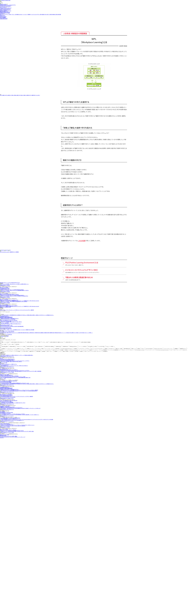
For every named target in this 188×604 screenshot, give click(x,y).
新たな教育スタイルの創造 (74, 332)
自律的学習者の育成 (23, 332)
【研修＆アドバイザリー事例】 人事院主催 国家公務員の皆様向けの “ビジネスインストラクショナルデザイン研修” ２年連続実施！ (9, 375)
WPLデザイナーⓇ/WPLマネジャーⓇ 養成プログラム (8, 364)
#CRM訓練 (51, 419)
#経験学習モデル (26, 300)
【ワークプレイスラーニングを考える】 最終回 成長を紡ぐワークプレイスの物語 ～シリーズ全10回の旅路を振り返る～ (6, 395)
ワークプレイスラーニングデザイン (5, 6)
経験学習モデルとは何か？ (36, 95)
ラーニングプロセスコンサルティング (5, 7)
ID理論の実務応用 (9, 332)
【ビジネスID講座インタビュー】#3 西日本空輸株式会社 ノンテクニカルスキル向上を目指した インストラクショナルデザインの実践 (8, 382)
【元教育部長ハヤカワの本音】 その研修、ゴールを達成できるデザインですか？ (7, 406)
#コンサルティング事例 (21, 376)
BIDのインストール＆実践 (16, 332)
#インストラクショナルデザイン (4, 376)
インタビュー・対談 (14, 14)
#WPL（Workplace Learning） (19, 289)
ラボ (2, 13)
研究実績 (32, 329)
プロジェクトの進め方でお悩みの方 (5, 10)
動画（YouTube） (19, 14)
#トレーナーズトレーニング (14, 376)
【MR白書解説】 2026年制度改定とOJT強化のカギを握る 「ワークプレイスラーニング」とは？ (6, 412)
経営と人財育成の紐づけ (31, 332)
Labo (1, 13)
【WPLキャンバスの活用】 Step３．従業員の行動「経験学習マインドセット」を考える (8, 305)
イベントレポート (24, 14)
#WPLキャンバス (2, 289)
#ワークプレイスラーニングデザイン (23, 360)
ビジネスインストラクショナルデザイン (6, 5)
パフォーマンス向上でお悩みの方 (5, 9)
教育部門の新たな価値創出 (39, 332)
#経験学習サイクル (3, 300)
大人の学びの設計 (81, 332)
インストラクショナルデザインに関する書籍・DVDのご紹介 (40, 14)
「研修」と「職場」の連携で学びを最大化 (17, 95)
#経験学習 (13, 300)
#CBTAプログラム (46, 419)
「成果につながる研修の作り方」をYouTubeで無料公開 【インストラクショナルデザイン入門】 (8, 401)
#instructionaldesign (9, 407)
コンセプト (4, 4)
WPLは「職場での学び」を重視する (5, 95)
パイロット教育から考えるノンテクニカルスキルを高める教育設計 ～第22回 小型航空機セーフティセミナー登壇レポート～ (10, 418)
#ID (23, 419)
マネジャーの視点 (7, 331)
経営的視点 (12, 331)
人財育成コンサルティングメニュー (5, 8)
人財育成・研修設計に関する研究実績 (55, 14)
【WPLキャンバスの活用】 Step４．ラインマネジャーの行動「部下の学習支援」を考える (9, 299)
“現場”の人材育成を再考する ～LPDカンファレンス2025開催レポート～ (7, 424)
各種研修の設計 (51, 332)
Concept (1, 4)
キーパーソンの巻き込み (66, 332)
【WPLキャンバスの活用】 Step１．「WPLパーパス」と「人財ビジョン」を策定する (8, 429)
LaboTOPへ (2, 437)
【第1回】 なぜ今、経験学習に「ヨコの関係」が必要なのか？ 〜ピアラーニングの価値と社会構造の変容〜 (7, 359)
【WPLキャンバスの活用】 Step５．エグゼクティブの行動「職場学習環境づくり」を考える (9, 294)
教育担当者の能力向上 (58, 332)
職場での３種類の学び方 (27, 95)
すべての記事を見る (9, 334)
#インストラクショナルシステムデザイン (37, 419)
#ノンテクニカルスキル (3, 419)
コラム (3, 14)
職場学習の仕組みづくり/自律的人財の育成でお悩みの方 (5, 12)
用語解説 (29, 14)
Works (30, 329)
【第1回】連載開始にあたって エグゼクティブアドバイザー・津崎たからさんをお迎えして (9, 369)
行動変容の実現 (46, 332)
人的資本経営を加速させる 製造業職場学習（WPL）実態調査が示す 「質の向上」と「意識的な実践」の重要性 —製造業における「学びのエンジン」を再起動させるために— (9, 388)
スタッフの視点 (2, 331)
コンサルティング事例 (7, 14)
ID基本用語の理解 (3, 332)
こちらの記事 (81, 240)
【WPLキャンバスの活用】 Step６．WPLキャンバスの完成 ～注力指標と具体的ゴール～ (4, 288)
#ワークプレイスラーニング (10, 289)
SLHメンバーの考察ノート (88, 332)
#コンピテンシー (9, 419)
